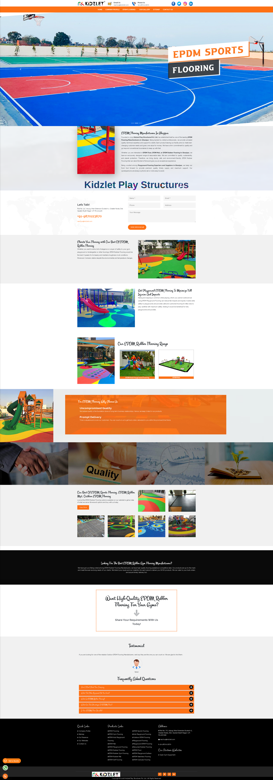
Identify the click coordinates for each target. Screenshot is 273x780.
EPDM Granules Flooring (141, 760)
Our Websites (83, 740)
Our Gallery (144, 9)
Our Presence (83, 737)
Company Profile (112, 9)
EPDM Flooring (129, 9)
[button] (20, 69)
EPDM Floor (137, 750)
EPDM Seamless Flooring (142, 756)
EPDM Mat (112, 744)
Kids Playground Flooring (142, 734)
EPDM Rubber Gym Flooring (118, 753)
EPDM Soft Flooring (115, 760)
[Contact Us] (5, 776)
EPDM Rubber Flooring (117, 750)
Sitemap (156, 9)
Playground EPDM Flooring (142, 744)
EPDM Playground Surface (142, 753)
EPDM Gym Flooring (116, 734)
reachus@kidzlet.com (121, 5)
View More (83, 507)
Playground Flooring (140, 740)
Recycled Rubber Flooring (142, 747)
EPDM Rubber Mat (115, 756)
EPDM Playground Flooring (118, 747)
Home (100, 9)
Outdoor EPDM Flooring (141, 737)
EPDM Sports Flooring (141, 731)
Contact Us (168, 9)
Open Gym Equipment (167, 755)
